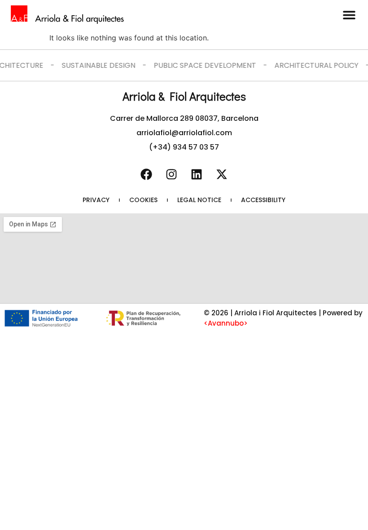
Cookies (143, 199)
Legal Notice (199, 199)
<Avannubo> (226, 323)
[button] (349, 14)
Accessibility (263, 199)
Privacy (96, 199)
